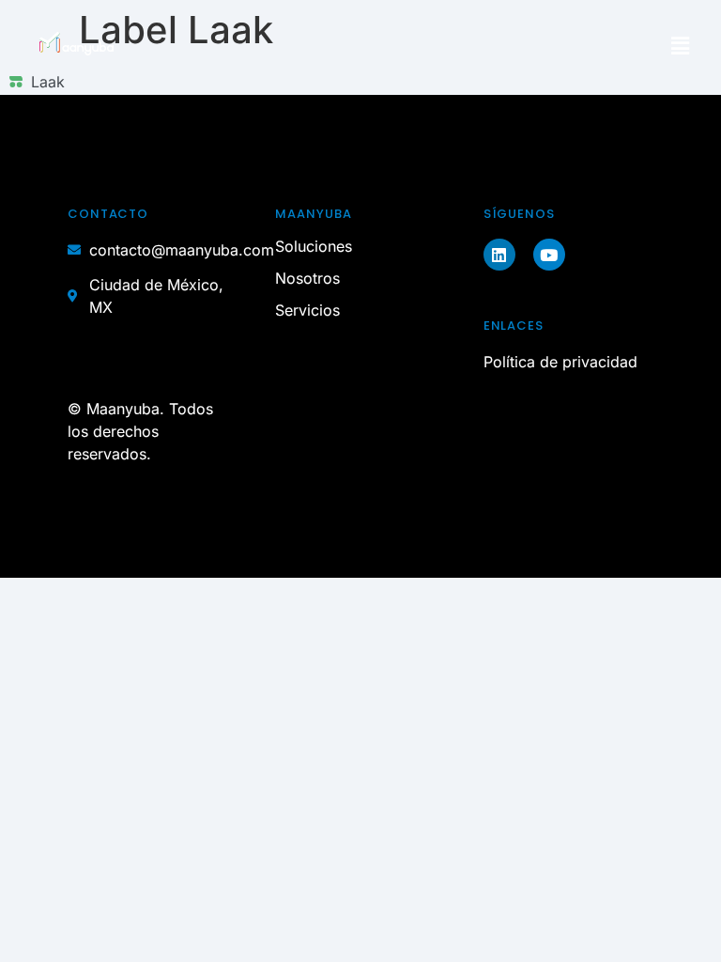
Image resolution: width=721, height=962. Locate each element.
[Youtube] (549, 255)
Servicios (307, 310)
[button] (681, 46)
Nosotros (307, 278)
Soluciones (313, 246)
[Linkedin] (499, 255)
